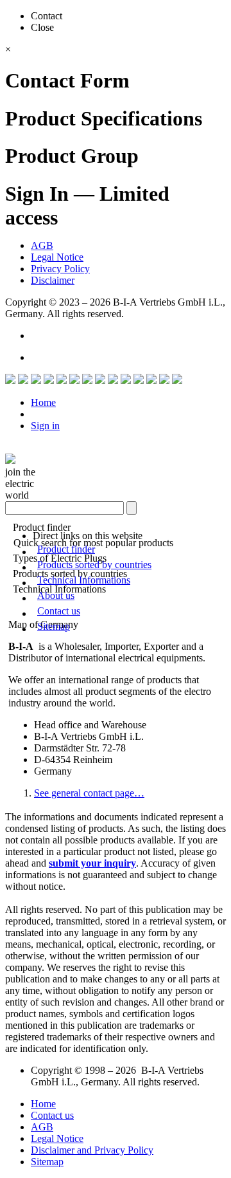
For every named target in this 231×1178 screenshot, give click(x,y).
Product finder (66, 549)
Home (43, 402)
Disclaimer (52, 280)
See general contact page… (89, 792)
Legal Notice (57, 257)
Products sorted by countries (94, 564)
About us (55, 595)
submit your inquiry (92, 863)
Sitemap (53, 626)
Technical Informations (83, 580)
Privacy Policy (60, 268)
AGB (42, 245)
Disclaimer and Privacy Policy (92, 1150)
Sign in (45, 425)
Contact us (58, 610)
